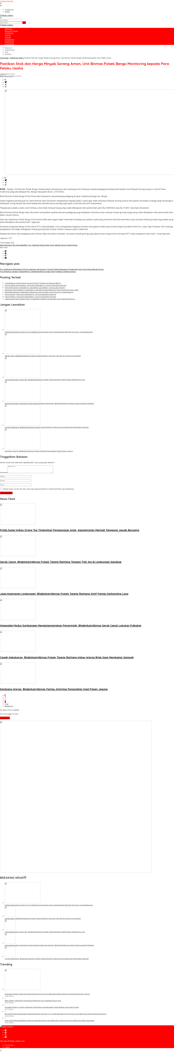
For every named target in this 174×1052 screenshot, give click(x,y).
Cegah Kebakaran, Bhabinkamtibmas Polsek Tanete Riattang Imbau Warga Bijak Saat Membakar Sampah (47, 427)
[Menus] (1, 3)
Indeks (7, 1047)
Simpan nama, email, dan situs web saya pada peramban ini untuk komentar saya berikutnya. (38, 489)
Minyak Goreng (60, 245)
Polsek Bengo (72, 245)
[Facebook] (5, 251)
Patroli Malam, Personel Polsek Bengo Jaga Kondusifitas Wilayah (30, 294)
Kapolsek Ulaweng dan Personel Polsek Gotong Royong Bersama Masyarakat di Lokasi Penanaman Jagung (47, 994)
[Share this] (5, 80)
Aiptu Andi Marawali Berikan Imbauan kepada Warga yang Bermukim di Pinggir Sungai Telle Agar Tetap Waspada (49, 1020)
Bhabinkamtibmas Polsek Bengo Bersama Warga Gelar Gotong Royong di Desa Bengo (39, 292)
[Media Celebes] (6, 15)
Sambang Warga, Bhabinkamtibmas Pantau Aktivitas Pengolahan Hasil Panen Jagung (39, 451)
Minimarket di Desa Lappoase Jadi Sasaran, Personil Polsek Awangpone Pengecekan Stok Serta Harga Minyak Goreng (52, 269)
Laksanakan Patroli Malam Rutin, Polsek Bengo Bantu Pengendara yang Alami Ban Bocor (40, 299)
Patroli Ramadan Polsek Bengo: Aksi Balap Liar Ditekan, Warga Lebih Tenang (35, 288)
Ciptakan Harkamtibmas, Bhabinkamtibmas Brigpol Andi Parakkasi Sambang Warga (38, 271)
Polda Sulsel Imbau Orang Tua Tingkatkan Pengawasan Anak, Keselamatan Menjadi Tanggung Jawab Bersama (49, 332)
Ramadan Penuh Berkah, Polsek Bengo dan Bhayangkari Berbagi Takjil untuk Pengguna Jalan (41, 290)
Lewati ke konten (6, 1)
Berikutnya (9, 706)
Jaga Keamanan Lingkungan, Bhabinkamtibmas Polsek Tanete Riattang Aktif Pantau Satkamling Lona (45, 380)
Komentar (4, 472)
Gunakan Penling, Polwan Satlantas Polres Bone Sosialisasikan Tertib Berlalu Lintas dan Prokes (42, 1007)
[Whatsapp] (5, 87)
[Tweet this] (6, 82)
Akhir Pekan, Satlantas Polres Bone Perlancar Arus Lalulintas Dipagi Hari (33, 1001)
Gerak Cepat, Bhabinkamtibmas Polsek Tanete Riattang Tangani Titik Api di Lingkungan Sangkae (43, 356)
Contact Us (9, 1045)
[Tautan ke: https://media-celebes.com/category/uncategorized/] (25, 877)
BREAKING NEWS (6, 76)
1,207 (7, 704)
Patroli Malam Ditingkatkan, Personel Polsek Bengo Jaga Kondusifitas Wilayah (35, 285)
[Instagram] (5, 256)
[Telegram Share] (5, 84)
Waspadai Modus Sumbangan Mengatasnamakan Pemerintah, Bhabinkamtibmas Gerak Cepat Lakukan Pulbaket (49, 403)
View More (5, 718)
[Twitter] (5, 253)
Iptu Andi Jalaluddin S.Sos (22, 245)
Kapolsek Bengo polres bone (43, 245)
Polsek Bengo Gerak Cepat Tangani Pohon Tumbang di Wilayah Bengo (33, 283)
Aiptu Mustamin (6, 245)
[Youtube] (6, 258)
